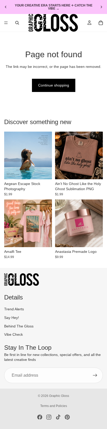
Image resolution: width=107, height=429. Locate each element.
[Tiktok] (58, 417)
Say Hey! (11, 318)
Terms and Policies (53, 406)
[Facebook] (40, 417)
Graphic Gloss (59, 396)
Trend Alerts (14, 309)
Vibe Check (13, 334)
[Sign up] (95, 375)
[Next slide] (101, 7)
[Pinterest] (67, 417)
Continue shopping (53, 85)
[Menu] (6, 23)
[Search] (17, 22)
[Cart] (100, 22)
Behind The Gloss (19, 326)
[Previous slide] (5, 7)
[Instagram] (49, 417)
